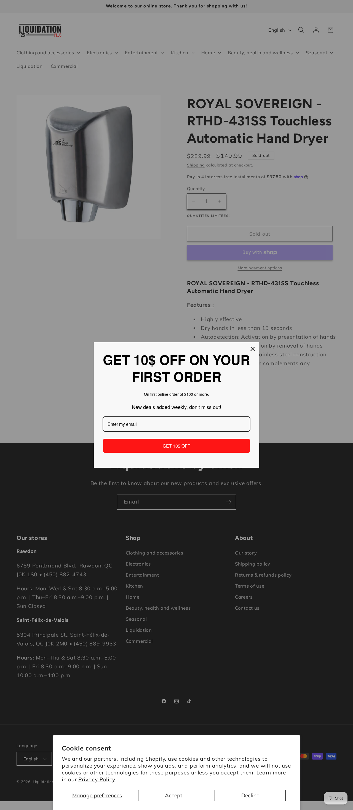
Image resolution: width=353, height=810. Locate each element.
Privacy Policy (96, 779)
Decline (250, 795)
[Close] (252, 349)
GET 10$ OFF (176, 446)
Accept (173, 795)
